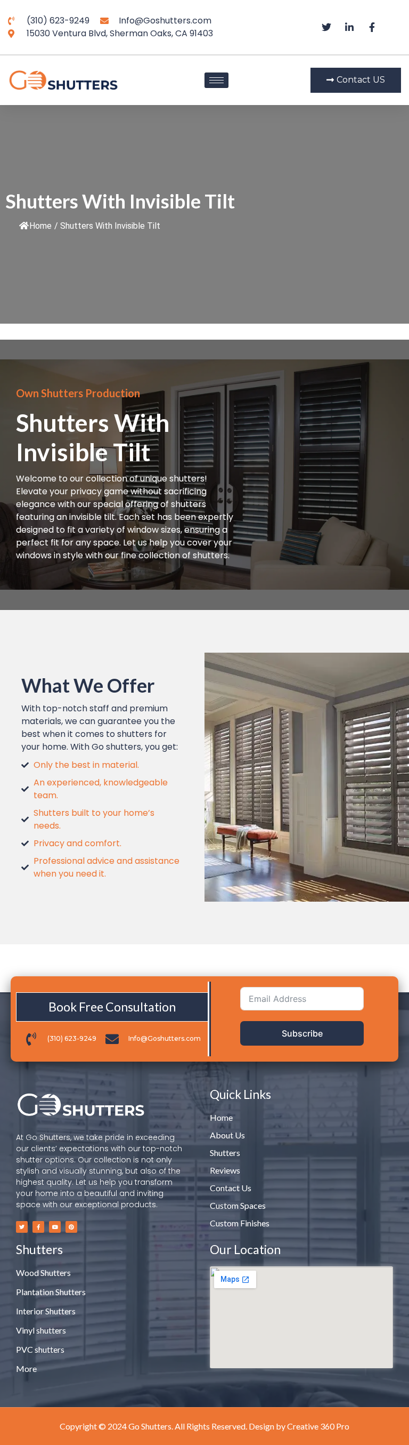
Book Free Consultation (112, 1006)
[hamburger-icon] (216, 80)
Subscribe (302, 1033)
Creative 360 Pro (318, 1426)
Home (40, 226)
